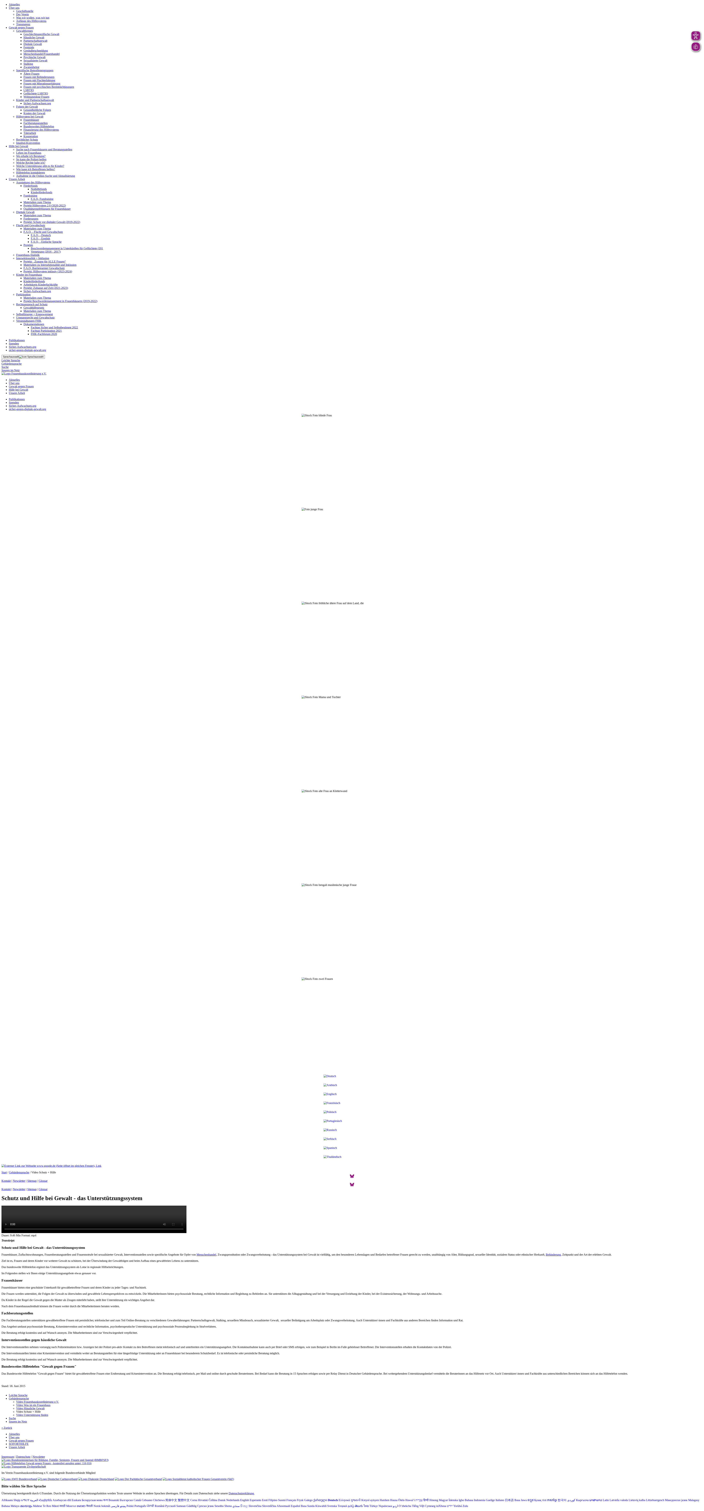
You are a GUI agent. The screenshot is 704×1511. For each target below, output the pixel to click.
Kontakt (6, 1180)
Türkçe (373, 1506)
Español (295, 1506)
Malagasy (693, 1500)
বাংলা (105, 1500)
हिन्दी (426, 1500)
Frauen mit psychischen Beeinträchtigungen (48, 86)
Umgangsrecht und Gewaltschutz (35, 317)
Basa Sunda (308, 1506)
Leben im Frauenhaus (28, 152)
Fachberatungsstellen (35, 123)
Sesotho (219, 1506)
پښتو (123, 1506)
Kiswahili (321, 1506)
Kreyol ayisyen (370, 1500)
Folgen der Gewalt (27, 106)
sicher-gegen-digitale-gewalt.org (27, 350)
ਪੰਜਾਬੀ (150, 1506)
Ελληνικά (344, 1500)
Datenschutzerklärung (241, 1493)
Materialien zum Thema (37, 202)
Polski (130, 1506)
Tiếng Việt (418, 1506)
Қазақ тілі (540, 1500)
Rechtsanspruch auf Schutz (31, 304)
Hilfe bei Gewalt (18, 146)
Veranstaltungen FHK (28, 320)
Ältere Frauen (31, 73)
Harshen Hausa (388, 1500)
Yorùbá (457, 1506)
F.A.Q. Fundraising (42, 198)
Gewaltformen (24, 30)
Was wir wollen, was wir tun (32, 17)
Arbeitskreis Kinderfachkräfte (40, 284)
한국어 (562, 1500)
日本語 (509, 1500)
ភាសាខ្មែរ (552, 1500)
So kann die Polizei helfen (31, 159)
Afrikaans (7, 1500)
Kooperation (30, 136)
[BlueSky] (352, 1177)
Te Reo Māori (51, 1506)
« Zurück (6, 1427)
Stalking (28, 63)
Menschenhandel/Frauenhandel (41, 53)
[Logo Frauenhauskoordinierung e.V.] (23, 373)
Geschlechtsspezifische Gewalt (41, 34)
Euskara (76, 1500)
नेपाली (89, 1506)
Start (4, 1172)
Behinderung (553, 1254)
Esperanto (255, 1500)
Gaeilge (490, 1500)
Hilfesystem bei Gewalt (29, 116)
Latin (606, 1500)
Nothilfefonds (39, 189)
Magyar (443, 1500)
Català (137, 1500)
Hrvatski (203, 1500)
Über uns (14, 7)
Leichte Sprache (10, 360)
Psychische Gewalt (34, 57)
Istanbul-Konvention (28, 142)
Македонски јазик (676, 1500)
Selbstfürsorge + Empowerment (34, 314)
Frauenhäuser (31, 119)
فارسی (115, 1506)
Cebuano (147, 1500)
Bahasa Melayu (10, 1506)
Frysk (300, 1500)
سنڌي (236, 1506)
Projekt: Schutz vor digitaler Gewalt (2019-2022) (51, 222)
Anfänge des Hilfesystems (31, 21)
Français (291, 1500)
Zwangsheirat (31, 67)
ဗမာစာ (81, 1506)
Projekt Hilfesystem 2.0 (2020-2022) (44, 205)
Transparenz (23, 24)
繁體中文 (184, 1500)
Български (126, 1500)
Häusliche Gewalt (33, 37)
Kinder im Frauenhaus (29, 274)
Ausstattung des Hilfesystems (33, 182)
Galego (308, 1500)
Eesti (265, 1500)
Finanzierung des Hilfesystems (41, 129)
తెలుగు (359, 1506)
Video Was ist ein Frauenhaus (33, 1405)
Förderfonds (30, 185)
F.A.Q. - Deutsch (41, 235)
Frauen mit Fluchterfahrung (39, 80)
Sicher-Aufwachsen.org (37, 103)
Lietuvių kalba (637, 1500)
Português (140, 1506)
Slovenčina (255, 1506)
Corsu (193, 1500)
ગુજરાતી (356, 1500)
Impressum (7, 1456)
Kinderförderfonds (41, 192)
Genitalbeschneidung (35, 50)
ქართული (320, 1500)
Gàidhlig (191, 1506)
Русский (170, 1506)
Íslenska (453, 1500)
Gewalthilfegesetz (33, 307)
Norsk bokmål (102, 1506)
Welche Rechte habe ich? (30, 162)
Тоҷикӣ (342, 1506)
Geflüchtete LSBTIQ (35, 93)
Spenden (14, 343)
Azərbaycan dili (62, 1500)
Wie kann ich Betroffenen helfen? (35, 169)
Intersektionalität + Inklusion (32, 258)
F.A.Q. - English (40, 238)
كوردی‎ (571, 1500)
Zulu (465, 1506)
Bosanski (114, 1500)
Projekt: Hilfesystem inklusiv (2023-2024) (47, 271)
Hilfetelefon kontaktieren (30, 172)
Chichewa (159, 1500)
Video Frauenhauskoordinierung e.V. (37, 1401)
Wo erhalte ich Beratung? (30, 156)
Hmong (433, 1500)
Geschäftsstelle (24, 11)
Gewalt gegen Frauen (21, 27)
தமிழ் (351, 1506)
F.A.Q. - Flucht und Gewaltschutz (43, 231)
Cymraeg (430, 1506)
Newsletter (19, 1180)
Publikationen (17, 340)
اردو (395, 1506)
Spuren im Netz (10, 370)
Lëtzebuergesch (655, 1500)
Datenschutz (23, 1456)
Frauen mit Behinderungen (38, 77)
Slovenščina (269, 1506)
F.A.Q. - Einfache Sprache (46, 241)
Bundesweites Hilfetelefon (38, 126)
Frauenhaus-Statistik (28, 255)
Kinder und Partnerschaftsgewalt (35, 100)
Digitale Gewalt (32, 44)
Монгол (71, 1506)
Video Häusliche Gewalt (30, 1408)
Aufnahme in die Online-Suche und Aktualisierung (45, 175)
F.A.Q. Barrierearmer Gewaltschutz (44, 268)
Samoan (181, 1506)
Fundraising (30, 195)
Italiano (500, 1500)
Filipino (272, 1500)
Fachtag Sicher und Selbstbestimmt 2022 (54, 327)
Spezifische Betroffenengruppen (34, 70)
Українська (385, 1506)
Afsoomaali (283, 1506)
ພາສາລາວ (595, 1500)
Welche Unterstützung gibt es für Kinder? (40, 166)
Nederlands (232, 1500)
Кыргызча (582, 1500)
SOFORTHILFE (19, 1443)
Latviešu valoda (619, 1500)
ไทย (366, 1506)
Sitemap (32, 1180)
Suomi (282, 1500)
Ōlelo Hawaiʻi (406, 1500)
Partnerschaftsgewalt (35, 40)
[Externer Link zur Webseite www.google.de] (51, 1165)
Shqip (17, 1500)
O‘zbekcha (405, 1506)
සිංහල (244, 1506)
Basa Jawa (520, 1500)
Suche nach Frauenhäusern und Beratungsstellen (44, 149)
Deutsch (333, 1500)
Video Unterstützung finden (32, 1415)
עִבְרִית (419, 1500)
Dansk (221, 1500)
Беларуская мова (92, 1500)
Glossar (43, 1180)
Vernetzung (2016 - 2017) (46, 251)
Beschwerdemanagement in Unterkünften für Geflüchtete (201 (67, 248)
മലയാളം (26, 1506)
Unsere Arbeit (17, 179)
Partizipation (23, 294)
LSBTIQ (28, 90)
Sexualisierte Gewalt (35, 60)
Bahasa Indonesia (475, 1500)
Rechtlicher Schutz (27, 139)
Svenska (332, 1506)
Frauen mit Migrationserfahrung (41, 83)
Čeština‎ (213, 1500)
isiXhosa (441, 1506)
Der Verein (22, 14)
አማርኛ (25, 1500)
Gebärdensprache (11, 363)
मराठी (62, 1506)
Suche (5, 367)
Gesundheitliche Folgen (37, 109)
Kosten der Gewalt (34, 113)
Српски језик (205, 1506)
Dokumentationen (33, 324)
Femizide (28, 47)
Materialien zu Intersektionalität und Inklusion (49, 264)
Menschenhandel (206, 1254)
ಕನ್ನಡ (530, 1500)
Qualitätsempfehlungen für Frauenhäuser (47, 208)
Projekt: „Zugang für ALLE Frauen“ (44, 261)
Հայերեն (45, 1500)
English (244, 1500)
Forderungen (30, 218)
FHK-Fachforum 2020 (44, 334)
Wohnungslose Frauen (36, 96)
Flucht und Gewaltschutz (30, 225)
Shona (228, 1506)
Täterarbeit (29, 133)
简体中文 (171, 1500)
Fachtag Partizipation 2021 (46, 330)
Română (159, 1506)
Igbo (461, 1500)
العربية (34, 1500)
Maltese (37, 1506)
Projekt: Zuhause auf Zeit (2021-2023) (45, 287)
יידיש (450, 1506)
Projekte (28, 245)
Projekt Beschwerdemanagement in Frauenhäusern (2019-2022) (60, 301)
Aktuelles (14, 4)
